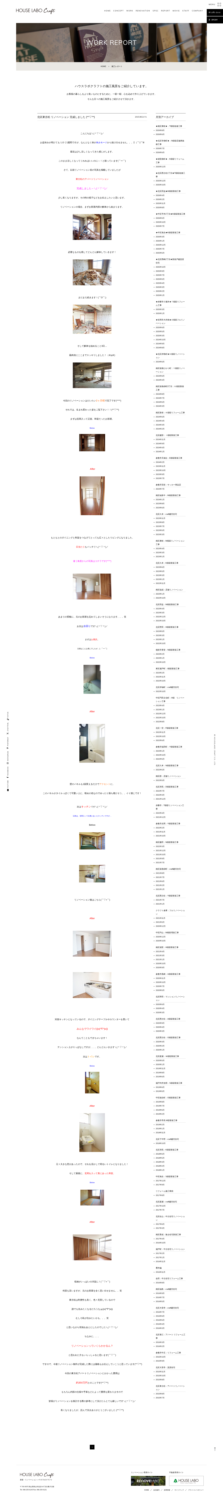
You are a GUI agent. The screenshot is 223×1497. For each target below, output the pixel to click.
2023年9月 (160, 474)
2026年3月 (160, 237)
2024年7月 (160, 398)
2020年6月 (160, 1004)
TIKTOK (8, 715)
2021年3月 (160, 955)
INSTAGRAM (8, 756)
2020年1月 (160, 1050)
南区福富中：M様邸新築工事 (168, 495)
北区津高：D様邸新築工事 (167, 787)
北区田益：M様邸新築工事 (167, 604)
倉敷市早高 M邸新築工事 (166, 1120)
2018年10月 (161, 1143)
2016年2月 (160, 1346)
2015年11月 (160, 1372)
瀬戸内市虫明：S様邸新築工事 (169, 1083)
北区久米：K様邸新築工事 (167, 563)
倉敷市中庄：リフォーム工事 (168, 1353)
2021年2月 (160, 885)
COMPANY (197, 11)
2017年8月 (160, 1195)
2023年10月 (161, 470)
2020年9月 (160, 967)
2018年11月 (160, 1133)
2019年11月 (160, 1068)
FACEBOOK (8, 771)
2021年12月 (161, 799)
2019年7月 (160, 1106)
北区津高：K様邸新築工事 (167, 1150)
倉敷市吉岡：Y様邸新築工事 (168, 823)
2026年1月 (160, 241)
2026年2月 (160, 199)
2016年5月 (160, 1301)
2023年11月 (160, 466)
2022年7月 (160, 791)
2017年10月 (161, 1206)
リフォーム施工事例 (164, 1191)
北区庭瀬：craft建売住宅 (166, 1202)
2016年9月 (160, 1293)
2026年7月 (160, 148)
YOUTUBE (8, 784)
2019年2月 (160, 1114)
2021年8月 (160, 873)
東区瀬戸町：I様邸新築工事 (168, 668)
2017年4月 (160, 1239)
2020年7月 (160, 986)
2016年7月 (160, 1297)
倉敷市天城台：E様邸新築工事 (169, 458)
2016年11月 (160, 1261)
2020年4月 (160, 1008)
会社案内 (156, 1490)
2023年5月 (160, 530)
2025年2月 (160, 291)
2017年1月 (160, 1257)
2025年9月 (160, 271)
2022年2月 (160, 828)
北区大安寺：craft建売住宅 (167, 1308)
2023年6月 (160, 508)
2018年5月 (160, 1158)
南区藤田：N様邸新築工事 (167, 842)
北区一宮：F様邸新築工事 (167, 728)
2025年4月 (160, 283)
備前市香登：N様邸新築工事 (168, 650)
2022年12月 (161, 617)
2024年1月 (160, 452)
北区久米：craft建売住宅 (166, 514)
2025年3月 (160, 287)
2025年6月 (160, 327)
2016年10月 (161, 1243)
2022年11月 (160, 583)
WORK (129, 11)
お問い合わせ (216, 12)
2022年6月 (160, 740)
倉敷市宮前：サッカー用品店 (168, 485)
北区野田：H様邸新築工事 (167, 627)
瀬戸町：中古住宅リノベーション (170, 1249)
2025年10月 (161, 185)
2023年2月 (160, 654)
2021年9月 (160, 858)
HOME (107, 11)
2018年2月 (160, 1166)
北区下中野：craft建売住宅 (167, 1139)
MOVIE (176, 11)
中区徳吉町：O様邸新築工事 (168, 1098)
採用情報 (167, 1490)
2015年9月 (160, 1361)
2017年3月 (160, 1228)
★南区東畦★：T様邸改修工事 (169, 126)
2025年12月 (161, 167)
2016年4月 (160, 1324)
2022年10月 (161, 598)
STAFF (185, 11)
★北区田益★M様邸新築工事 (168, 191)
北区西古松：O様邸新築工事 (168, 1037)
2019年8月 (160, 1073)
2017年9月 (160, 1185)
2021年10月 (161, 836)
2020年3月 (160, 1012)
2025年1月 (160, 295)
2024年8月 (160, 348)
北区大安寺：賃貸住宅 (165, 1367)
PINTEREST (8, 741)
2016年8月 (160, 1283)
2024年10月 (161, 340)
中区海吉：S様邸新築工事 (167, 1176)
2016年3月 (160, 1328)
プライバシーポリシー (196, 1490)
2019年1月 (160, 1129)
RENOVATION (143, 11)
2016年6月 (160, 1316)
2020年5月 (160, 990)
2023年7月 (160, 478)
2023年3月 (160, 534)
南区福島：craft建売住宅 (166, 1289)
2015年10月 (161, 1357)
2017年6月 (160, 1224)
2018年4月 (160, 1162)
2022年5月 (160, 759)
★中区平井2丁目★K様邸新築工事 (170, 214)
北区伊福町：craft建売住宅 (167, 687)
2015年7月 (160, 1398)
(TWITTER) (8, 727)
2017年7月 (160, 1210)
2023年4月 (160, 548)
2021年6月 (160, 881)
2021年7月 (160, 862)
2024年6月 (160, 362)
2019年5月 (160, 1091)
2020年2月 (160, 1046)
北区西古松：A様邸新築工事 (168, 1019)
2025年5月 (160, 253)
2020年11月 (160, 978)
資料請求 (214, 20)
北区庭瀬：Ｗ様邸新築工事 (167, 1056)
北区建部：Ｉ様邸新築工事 (167, 435)
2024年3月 (160, 406)
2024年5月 (160, 402)
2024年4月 (160, 380)
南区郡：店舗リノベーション (168, 776)
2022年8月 (160, 722)
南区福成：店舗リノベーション (169, 590)
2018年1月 (160, 1170)
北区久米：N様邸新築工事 (167, 765)
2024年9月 (160, 344)
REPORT (165, 11)
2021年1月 (160, 889)
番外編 (159, 1268)
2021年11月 (160, 832)
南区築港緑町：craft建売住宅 (168, 869)
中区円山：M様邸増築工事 (167, 932)
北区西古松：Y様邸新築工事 (168, 896)
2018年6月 (160, 1154)
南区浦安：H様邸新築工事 (167, 947)
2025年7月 (160, 226)
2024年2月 (160, 429)
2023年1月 (160, 556)
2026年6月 (160, 134)
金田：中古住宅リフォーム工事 (169, 1278)
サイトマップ (179, 1490)
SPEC (156, 11)
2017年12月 (161, 1181)
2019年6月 (160, 1077)
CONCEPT (118, 11)
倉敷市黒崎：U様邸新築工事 (168, 974)
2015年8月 (160, 1380)
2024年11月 (160, 439)
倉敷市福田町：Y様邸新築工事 (169, 747)
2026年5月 (160, 218)
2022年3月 (160, 795)
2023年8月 (160, 503)
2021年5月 (160, 922)
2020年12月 (161, 926)
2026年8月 (160, 130)
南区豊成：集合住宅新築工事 (168, 1234)
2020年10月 (161, 941)
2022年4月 (160, 813)
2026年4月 (160, 195)
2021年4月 (160, 951)
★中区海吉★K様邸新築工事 (168, 232)
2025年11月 (160, 203)
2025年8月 (160, 207)
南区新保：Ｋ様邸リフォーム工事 (170, 412)
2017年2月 (160, 1253)
